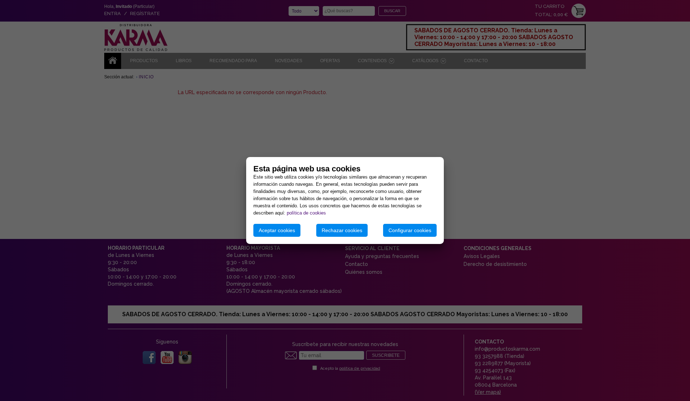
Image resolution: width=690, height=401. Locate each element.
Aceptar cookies (277, 230)
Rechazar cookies (342, 230)
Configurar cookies (409, 230)
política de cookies (306, 213)
